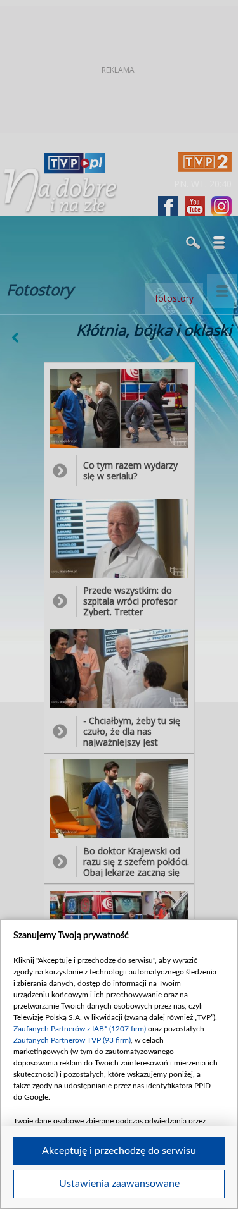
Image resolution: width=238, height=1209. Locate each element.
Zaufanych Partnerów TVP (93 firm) (72, 1040)
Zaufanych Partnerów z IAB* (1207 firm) (79, 1029)
